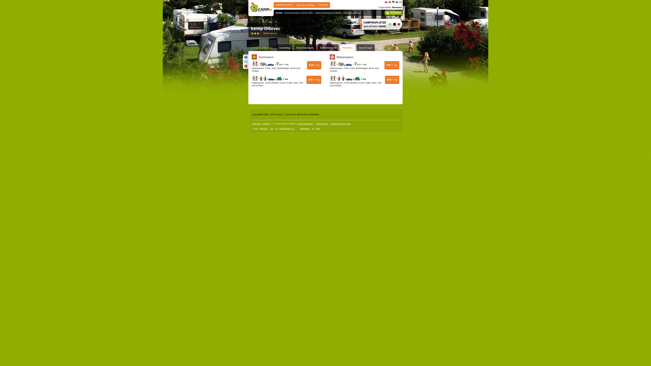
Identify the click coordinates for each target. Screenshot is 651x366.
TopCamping (321, 123)
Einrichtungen (305, 47)
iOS (271, 128)
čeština (386, 2)
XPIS (318, 128)
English (389, 2)
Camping (284, 47)
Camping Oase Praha (340, 123)
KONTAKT (323, 4)
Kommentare (328, 47)
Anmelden (395, 13)
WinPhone (305, 128)
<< (262, 47)
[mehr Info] (372, 31)
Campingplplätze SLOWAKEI (328, 12)
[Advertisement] (417, 102)
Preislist (348, 47)
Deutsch (393, 2)
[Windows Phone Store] (401, 31)
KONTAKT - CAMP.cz (261, 123)
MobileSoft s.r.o (287, 128)
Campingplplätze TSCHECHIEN (298, 12)
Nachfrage (365, 47)
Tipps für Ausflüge (305, 4)
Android (263, 128)
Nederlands (397, 2)
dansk (400, 2)
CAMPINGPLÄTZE (284, 4)
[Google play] (389, 31)
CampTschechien (305, 123)
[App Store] (394, 31)
